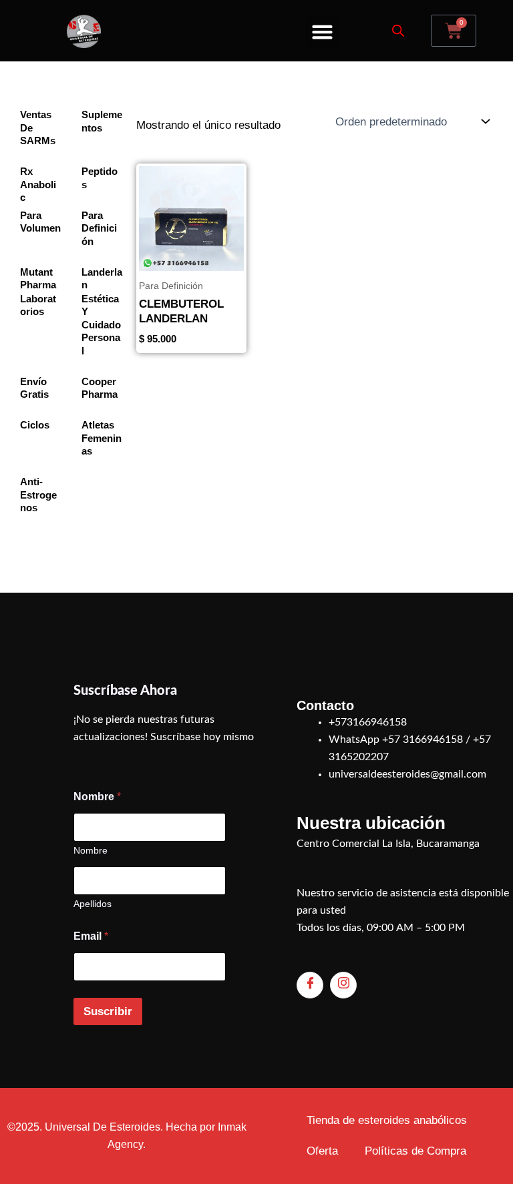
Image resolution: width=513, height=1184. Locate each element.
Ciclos (34, 424)
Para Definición (99, 228)
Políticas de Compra (415, 1151)
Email (90, 936)
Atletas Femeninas (101, 438)
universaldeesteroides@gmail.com (407, 774)
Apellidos (92, 903)
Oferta (322, 1151)
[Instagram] (343, 985)
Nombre (90, 850)
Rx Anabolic (38, 184)
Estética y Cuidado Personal (101, 324)
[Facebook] (310, 985)
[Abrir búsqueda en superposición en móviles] (398, 31)
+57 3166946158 (422, 739)
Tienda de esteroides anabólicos (387, 1120)
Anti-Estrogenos (38, 494)
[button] (322, 32)
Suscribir (107, 1011)
